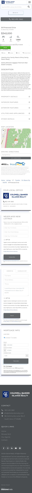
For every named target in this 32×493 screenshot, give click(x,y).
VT (13, 180)
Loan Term (6, 334)
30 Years (7, 337)
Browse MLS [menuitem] (6, 434)
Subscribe (12, 257)
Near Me (16, 12)
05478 (5, 182)
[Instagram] (7, 448)
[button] (29, 7)
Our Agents (12, 206)
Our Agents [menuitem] (5, 437)
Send (12, 315)
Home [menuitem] (3, 431)
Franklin (17, 180)
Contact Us (6, 206)
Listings (8, 180)
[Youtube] (15, 448)
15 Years (14, 337)
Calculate (16, 361)
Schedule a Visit (22, 271)
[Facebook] (3, 448)
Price (5, 342)
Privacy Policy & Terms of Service (10, 251)
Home (3, 180)
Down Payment (8, 347)
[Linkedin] (11, 448)
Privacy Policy (6, 321)
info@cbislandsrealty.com (14, 413)
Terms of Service (15, 321)
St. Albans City (26, 180)
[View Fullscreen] (3, 136)
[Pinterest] (20, 448)
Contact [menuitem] (4, 440)
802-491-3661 (17, 19)
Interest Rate (7, 353)
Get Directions (16, 158)
